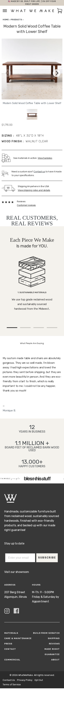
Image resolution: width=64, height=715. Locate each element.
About (55, 659)
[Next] (57, 73)
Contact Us (9, 680)
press (8, 643)
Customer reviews (26, 205)
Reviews (54, 643)
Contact (10, 649)
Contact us (39, 171)
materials (11, 633)
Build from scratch (46, 633)
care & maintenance (18, 638)
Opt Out (38, 680)
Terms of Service (12, 684)
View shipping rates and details (34, 190)
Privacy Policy (24, 680)
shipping (54, 638)
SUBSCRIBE (47, 557)
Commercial (12, 659)
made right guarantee (52, 652)
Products (16, 19)
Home (6, 19)
